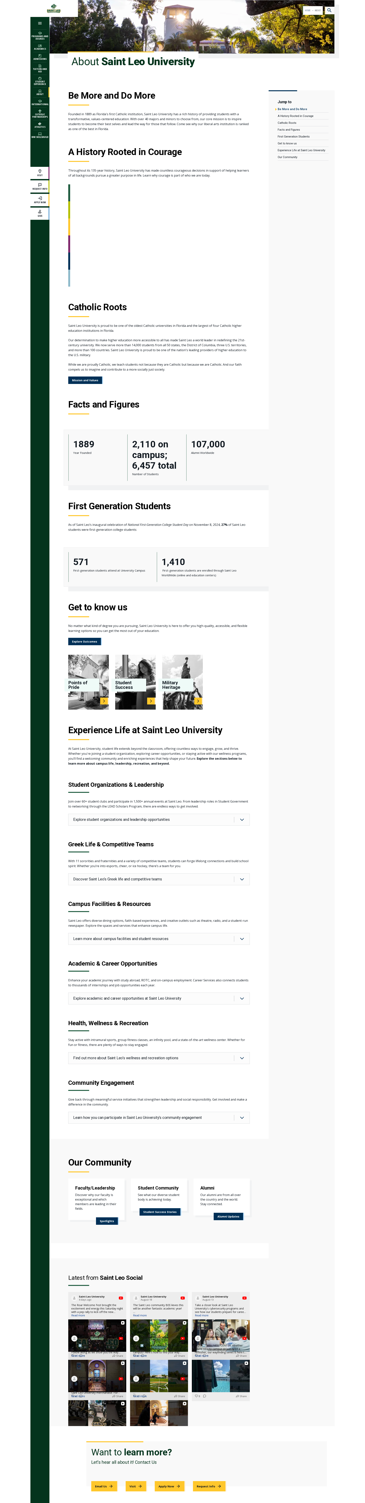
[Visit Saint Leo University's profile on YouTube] (74, 1298)
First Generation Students (294, 136)
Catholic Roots (287, 123)
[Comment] (79, 1428)
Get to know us (287, 143)
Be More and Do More (292, 109)
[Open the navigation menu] (39, 23)
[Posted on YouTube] (121, 1298)
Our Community (287, 157)
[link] (107, 1221)
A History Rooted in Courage (295, 116)
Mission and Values (85, 380)
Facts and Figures (289, 129)
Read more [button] (78, 1315)
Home (308, 10)
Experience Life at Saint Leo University (301, 150)
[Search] (330, 10)
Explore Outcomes (84, 641)
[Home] (54, 8)
